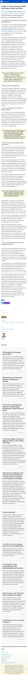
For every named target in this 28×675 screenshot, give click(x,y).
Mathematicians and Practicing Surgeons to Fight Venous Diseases (12, 379)
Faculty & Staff (3, 659)
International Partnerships (5, 657)
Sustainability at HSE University (6, 654)
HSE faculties (11, 322)
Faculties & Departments (5, 656)
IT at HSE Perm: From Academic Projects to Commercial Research (13, 545)
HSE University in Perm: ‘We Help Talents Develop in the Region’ (13, 594)
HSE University (6, 1)
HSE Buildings (3, 661)
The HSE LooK (22, 322)
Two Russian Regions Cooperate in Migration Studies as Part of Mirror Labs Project (13, 441)
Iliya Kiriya (4, 11)
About (3, 649)
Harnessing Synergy (9, 512)
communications (5, 322)
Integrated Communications (16, 31)
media (17, 322)
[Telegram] (4, 300)
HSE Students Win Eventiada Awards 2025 (12, 353)
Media (2, 31)
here (14, 667)
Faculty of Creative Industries (7, 329)
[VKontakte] (2, 300)
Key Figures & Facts (4, 652)
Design (6, 31)
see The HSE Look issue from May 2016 (16, 271)
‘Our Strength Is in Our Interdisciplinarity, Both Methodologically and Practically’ (13, 566)
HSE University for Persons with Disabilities (9, 662)
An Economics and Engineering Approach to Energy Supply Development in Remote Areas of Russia (13, 407)
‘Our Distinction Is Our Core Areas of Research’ (13, 621)
